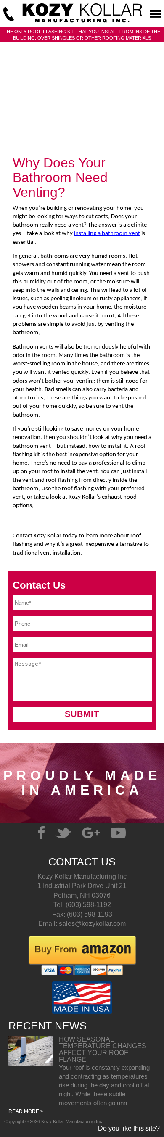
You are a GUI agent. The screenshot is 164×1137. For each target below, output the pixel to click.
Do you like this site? (129, 1128)
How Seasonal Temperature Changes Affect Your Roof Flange (102, 1049)
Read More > (25, 1111)
